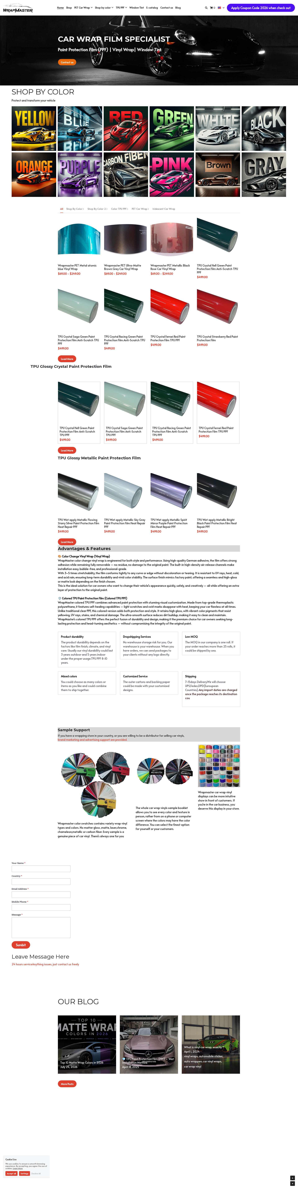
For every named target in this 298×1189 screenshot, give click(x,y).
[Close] (184, 566)
